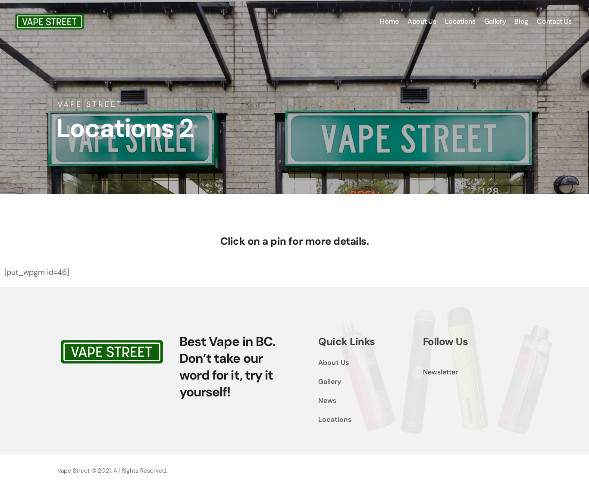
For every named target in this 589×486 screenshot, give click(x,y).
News (327, 400)
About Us (333, 362)
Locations (334, 419)
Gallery (329, 381)
